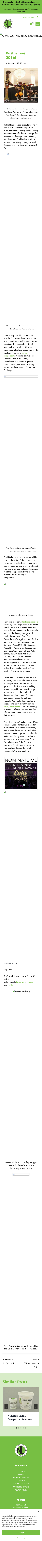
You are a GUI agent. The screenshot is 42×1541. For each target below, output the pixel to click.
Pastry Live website (12, 706)
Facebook (10, 982)
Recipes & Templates (21, 1477)
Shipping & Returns (21, 1484)
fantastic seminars (30, 622)
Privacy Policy (21, 1538)
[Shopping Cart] (31, 24)
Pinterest (29, 982)
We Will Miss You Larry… (31, 1363)
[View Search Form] (38, 17)
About (21, 1474)
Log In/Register (28, 17)
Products (21, 1471)
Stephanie (11, 63)
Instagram (20, 982)
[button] (39, 1512)
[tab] (16, 1428)
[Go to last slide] (6, 1406)
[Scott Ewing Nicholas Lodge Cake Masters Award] (21, 857)
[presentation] (21, 1399)
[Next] (36, 1406)
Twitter (10, 985)
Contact (21, 1481)
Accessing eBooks (21, 1487)
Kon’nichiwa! (8, 1362)
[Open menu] (38, 24)
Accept (21, 1533)
